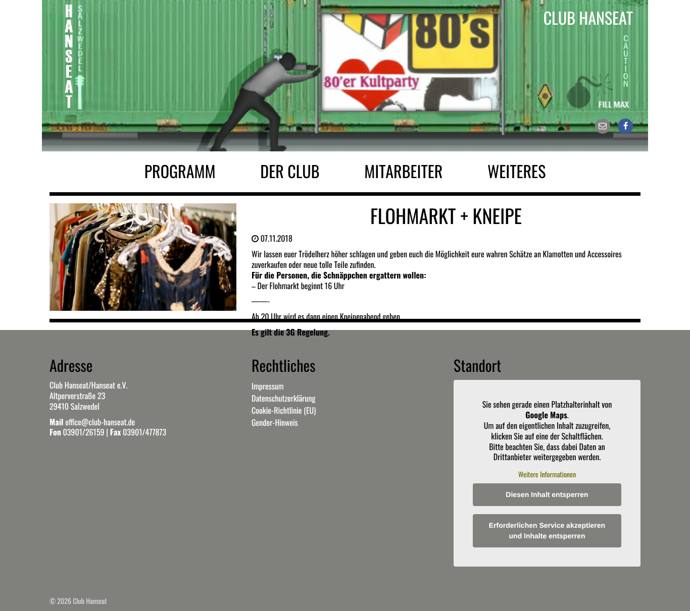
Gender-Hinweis (275, 422)
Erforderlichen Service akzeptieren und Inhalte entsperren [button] (547, 530)
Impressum (268, 386)
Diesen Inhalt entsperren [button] (547, 494)
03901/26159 (83, 432)
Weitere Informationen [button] (547, 474)
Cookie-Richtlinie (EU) (284, 410)
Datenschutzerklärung (283, 398)
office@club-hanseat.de (100, 422)
